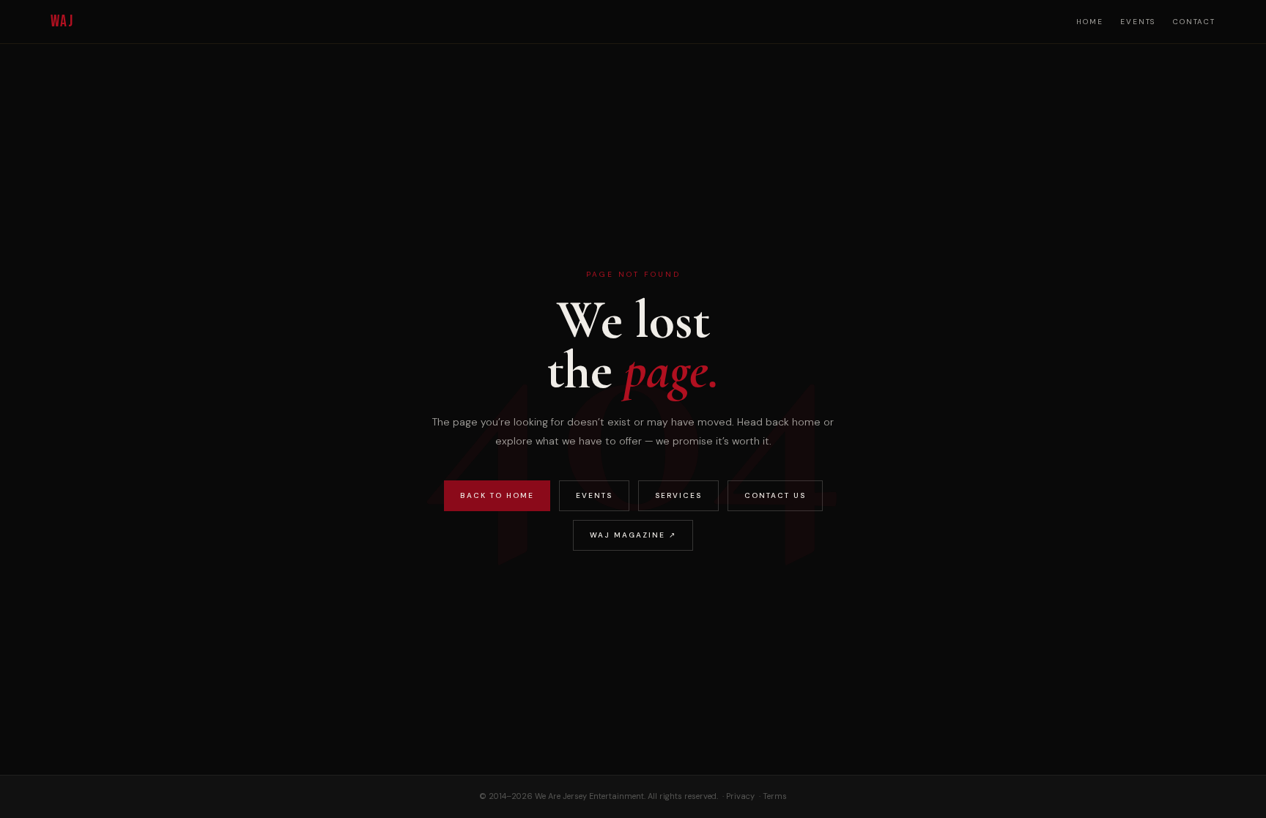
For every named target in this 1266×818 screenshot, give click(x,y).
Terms (775, 796)
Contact (1194, 21)
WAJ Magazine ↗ (633, 535)
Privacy (740, 796)
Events (1137, 21)
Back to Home (497, 495)
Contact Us (775, 495)
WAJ (62, 21)
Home (1089, 21)
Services (678, 495)
